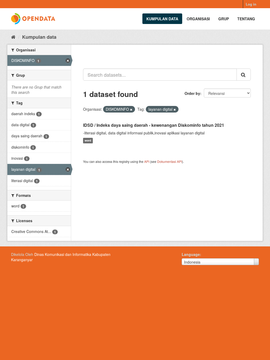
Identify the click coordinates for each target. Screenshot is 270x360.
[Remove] (131, 109)
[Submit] (244, 75)
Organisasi (198, 18)
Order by (192, 93)
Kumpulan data (162, 18)
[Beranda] (13, 36)
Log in (251, 4)
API (146, 161)
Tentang (246, 18)
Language (191, 254)
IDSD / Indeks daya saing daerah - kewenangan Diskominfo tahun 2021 (153, 125)
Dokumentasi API (169, 161)
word (88, 141)
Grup (223, 18)
